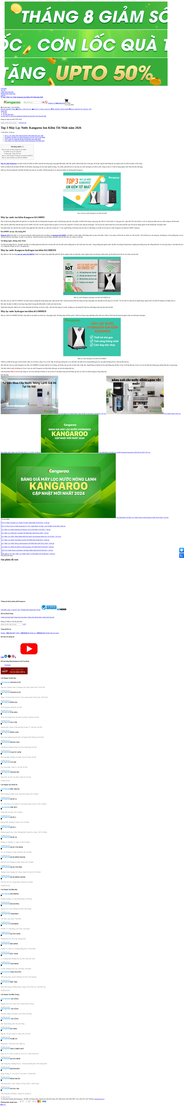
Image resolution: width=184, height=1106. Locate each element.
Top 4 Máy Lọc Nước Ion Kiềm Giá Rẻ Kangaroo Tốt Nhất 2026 (24, 141)
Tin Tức (3, 90)
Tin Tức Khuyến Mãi (39, 116)
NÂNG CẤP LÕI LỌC (24, 109)
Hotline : (8, 633)
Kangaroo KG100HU (59, 235)
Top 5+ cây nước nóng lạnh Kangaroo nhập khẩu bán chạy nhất (24, 135)
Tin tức (38, 610)
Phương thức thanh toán (8, 93)
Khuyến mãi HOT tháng (8, 109)
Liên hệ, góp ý (16, 610)
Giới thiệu (4, 88)
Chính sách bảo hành (7, 92)
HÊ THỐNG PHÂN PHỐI (60, 109)
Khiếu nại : (37, 633)
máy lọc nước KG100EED (26, 254)
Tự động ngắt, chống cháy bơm (12, 153)
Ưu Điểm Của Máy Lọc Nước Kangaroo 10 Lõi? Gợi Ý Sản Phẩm (25, 137)
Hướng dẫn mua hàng (52, 633)
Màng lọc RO (5, 235)
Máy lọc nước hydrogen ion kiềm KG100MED (14, 157)
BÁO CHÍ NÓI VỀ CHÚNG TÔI (80, 109)
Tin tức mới (4, 116)
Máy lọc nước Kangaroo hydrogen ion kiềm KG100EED (17, 155)
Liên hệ (3, 95)
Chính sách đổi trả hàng (34, 617)
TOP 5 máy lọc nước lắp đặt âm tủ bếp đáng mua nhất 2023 (23, 139)
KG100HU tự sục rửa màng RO (12, 151)
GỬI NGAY (23, 123)
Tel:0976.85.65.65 (5, 690)
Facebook (8, 665)
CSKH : (22, 633)
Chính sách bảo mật (48, 617)
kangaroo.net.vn (99, 1099)
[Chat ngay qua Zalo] (181, 555)
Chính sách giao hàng (20, 617)
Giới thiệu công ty (6, 610)
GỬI (24, 624)
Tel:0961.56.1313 (6, 710)
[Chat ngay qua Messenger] (181, 550)
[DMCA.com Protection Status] (61, 610)
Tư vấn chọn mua (13, 116)
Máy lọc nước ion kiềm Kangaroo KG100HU (14, 149)
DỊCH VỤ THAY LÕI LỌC (42, 109)
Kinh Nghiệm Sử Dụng (26, 116)
